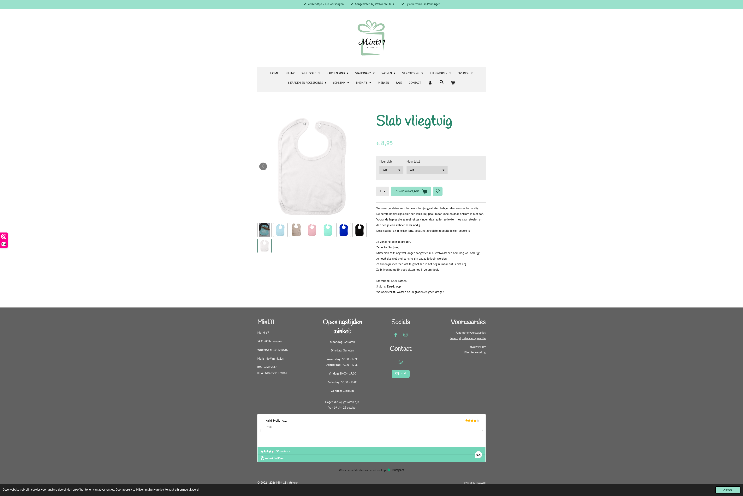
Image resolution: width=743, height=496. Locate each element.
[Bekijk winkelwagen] (452, 83)
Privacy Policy (477, 347)
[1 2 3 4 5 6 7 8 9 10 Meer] (382, 191)
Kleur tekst (413, 161)
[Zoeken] (441, 82)
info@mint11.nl (274, 358)
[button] (264, 230)
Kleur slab (385, 161)
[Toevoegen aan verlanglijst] (438, 191)
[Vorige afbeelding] (263, 166)
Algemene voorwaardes (471, 332)
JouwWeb (481, 483)
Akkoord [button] (727, 489)
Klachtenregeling (475, 352)
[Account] (430, 83)
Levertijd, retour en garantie (468, 338)
